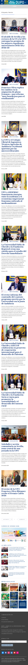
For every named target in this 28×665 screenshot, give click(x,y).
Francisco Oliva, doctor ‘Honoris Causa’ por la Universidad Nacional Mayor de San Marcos (17, 561)
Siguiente (22, 519)
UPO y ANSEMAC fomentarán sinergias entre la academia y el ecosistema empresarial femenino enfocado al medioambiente (12, 197)
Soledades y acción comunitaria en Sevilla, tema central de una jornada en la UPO (12, 447)
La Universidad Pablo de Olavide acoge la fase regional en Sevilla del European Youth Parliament (17, 549)
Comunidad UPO (14, 485)
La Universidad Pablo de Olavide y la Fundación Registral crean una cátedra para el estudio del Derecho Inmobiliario (13, 249)
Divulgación (14, 441)
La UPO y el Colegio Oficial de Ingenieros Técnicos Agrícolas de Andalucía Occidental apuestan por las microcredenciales (11, 145)
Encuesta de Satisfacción (7, 621)
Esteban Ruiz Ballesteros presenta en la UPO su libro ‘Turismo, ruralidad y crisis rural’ (17, 568)
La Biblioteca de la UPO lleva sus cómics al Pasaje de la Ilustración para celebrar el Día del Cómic (17, 555)
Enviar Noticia (4, 619)
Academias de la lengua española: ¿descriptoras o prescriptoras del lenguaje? (16, 574)
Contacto (3, 617)
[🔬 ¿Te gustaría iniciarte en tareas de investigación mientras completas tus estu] (14, 604)
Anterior (6, 519)
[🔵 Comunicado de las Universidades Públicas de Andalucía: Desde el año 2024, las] (23, 604)
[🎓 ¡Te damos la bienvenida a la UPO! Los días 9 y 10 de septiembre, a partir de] (5, 596)
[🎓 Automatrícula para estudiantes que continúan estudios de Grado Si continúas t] (14, 596)
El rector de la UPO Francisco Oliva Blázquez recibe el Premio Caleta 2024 (13, 492)
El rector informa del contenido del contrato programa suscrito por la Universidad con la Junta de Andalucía (13, 299)
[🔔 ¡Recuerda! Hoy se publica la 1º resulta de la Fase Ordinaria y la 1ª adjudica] (23, 596)
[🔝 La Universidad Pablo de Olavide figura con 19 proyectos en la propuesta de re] (5, 604)
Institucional (14, 33)
